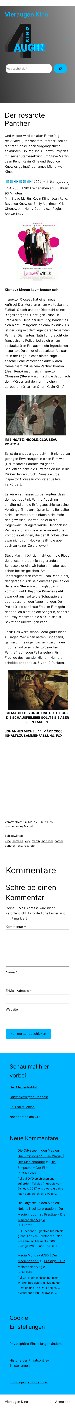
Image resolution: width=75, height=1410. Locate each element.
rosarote (29, 845)
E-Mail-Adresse (19, 991)
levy (27, 841)
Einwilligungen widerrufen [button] (29, 1382)
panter (58, 841)
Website (12, 1009)
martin (36, 841)
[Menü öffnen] (67, 41)
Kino (50, 822)
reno (19, 845)
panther (10, 845)
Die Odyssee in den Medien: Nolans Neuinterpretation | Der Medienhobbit (41, 1208)
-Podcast (29, 1097)
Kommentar (16, 927)
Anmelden (62, 1402)
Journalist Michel (22, 1107)
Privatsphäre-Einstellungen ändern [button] (36, 1344)
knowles (17, 841)
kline (8, 841)
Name (11, 972)
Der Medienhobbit (23, 1087)
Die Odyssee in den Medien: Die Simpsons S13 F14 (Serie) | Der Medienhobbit (41, 1156)
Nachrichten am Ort (25, 1117)
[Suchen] (60, 68)
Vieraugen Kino (26, 14)
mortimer (47, 841)
